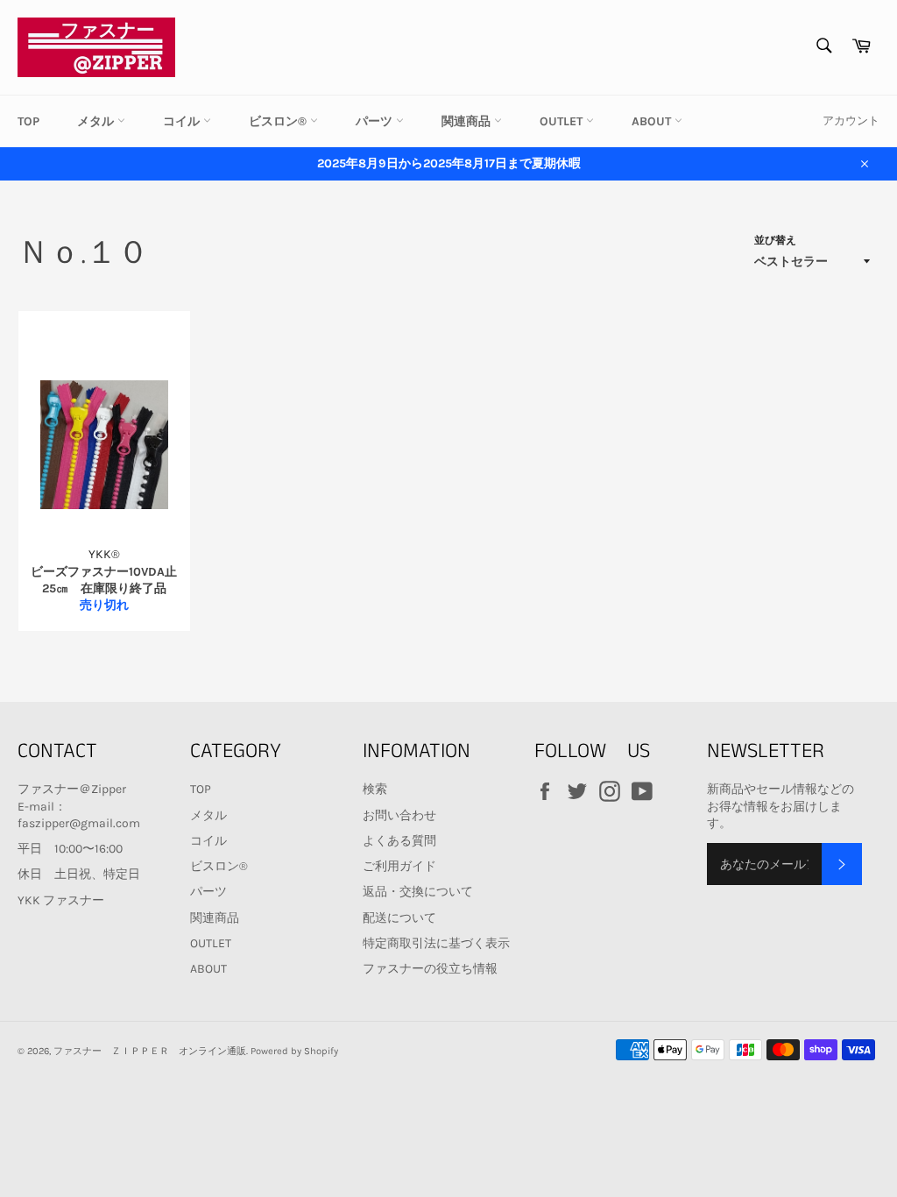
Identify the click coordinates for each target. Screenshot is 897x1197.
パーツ (376, 121)
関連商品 (467, 121)
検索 (375, 789)
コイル (183, 121)
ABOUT (653, 121)
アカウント (851, 120)
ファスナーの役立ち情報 (430, 968)
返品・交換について (418, 891)
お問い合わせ (399, 815)
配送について (399, 917)
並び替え (775, 240)
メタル (97, 121)
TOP (28, 121)
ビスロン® (279, 121)
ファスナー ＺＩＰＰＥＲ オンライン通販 (149, 1051)
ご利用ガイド (399, 866)
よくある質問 (399, 840)
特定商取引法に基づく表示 (436, 943)
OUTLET (563, 121)
